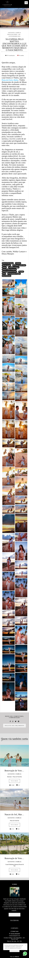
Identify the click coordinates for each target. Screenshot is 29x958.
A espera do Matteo (14, 267)
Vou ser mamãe (6, 265)
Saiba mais (14, 914)
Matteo (4, 267)
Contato (14, 950)
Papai (3, 273)
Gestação (18, 263)
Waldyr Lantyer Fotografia (9, 269)
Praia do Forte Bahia (7, 263)
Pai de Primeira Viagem (14, 273)
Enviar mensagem (15, 933)
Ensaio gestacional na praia (9, 271)
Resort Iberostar (6, 276)
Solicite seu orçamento (14, 725)
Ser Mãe (21, 271)
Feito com (14, 956)
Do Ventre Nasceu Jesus (19, 265)
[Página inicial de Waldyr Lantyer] (7, 4)
